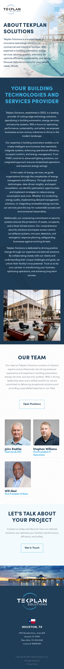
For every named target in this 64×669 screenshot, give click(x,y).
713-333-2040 (37, 640)
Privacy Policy (32, 664)
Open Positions (32, 404)
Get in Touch (32, 548)
